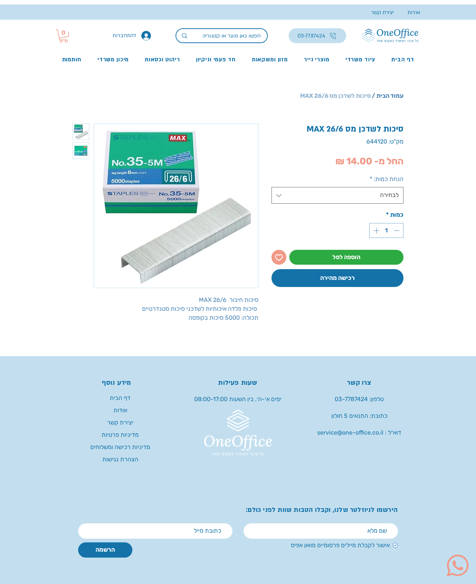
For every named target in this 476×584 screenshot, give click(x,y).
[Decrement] (397, 230)
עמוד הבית (389, 95)
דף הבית (120, 397)
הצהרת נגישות (120, 459)
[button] (63, 35)
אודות (120, 410)
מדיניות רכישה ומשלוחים (120, 447)
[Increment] (375, 230)
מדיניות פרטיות (120, 434)
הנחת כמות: (386, 179)
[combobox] (337, 195)
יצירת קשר (120, 422)
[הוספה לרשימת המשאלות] (278, 257)
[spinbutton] (386, 230)
